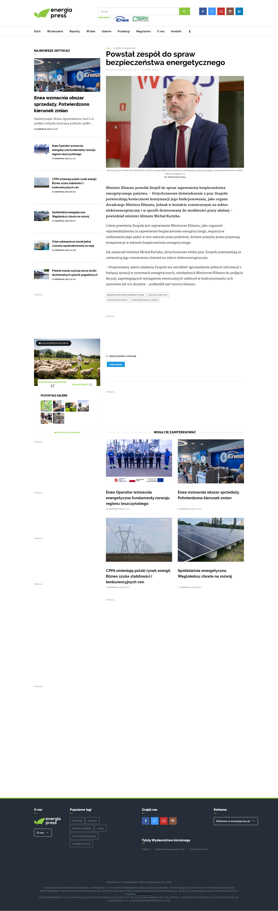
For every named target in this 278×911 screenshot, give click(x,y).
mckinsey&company (84, 836)
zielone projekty (81, 828)
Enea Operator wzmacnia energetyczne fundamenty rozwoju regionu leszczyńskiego (138, 498)
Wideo (90, 31)
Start (37, 31)
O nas (161, 31)
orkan (100, 828)
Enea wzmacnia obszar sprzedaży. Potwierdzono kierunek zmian (61, 104)
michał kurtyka (158, 295)
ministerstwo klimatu (145, 300)
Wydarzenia (55, 31)
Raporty (75, 31)
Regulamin (143, 31)
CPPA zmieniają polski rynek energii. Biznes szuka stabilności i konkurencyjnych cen (138, 576)
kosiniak (77, 820)
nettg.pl (145, 849)
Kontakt (176, 31)
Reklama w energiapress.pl (233, 821)
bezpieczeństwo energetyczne (125, 295)
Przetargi (124, 31)
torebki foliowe (81, 843)
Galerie (106, 31)
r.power (92, 820)
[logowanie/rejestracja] (188, 31)
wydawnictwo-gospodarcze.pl (170, 849)
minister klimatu (117, 300)
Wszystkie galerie (67, 432)
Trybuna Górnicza (199, 849)
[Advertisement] (175, 333)
